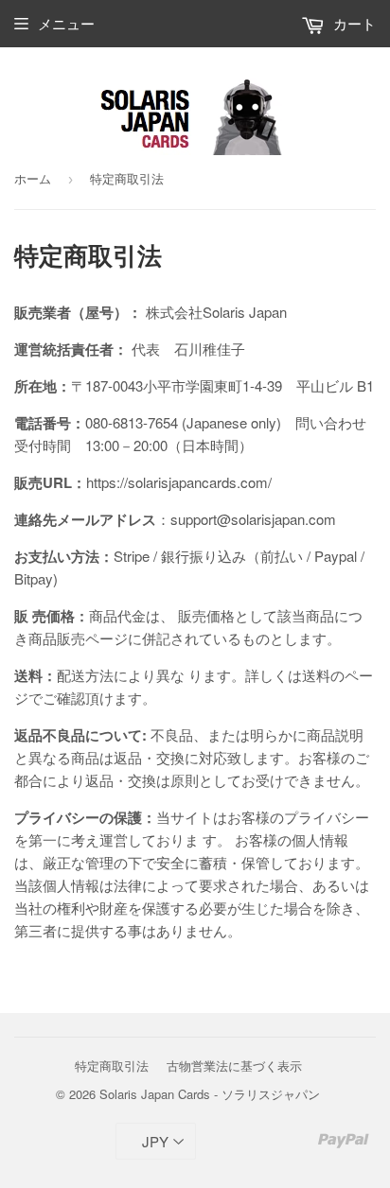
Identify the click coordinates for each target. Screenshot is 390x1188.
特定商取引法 (112, 1065)
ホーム (32, 178)
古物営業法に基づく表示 (234, 1065)
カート (352, 23)
